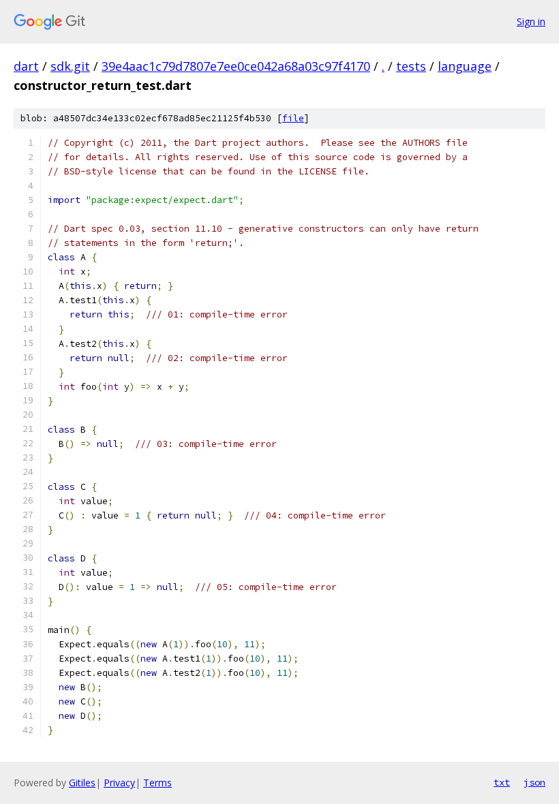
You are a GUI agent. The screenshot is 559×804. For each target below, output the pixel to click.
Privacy (119, 782)
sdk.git (70, 66)
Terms (157, 782)
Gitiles (82, 782)
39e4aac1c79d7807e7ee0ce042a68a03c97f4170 (236, 66)
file (293, 118)
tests (411, 66)
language (465, 66)
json (534, 782)
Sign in (531, 21)
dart (26, 66)
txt (502, 782)
